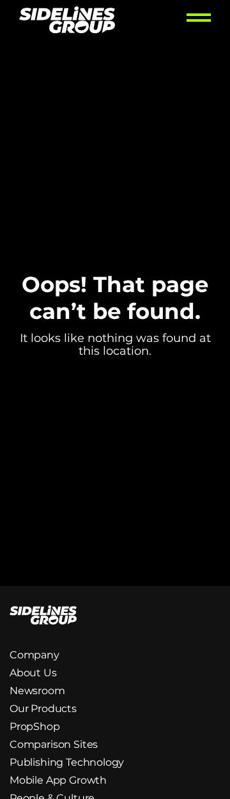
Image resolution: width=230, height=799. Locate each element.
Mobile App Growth (58, 780)
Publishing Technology (67, 762)
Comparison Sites (54, 744)
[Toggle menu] (199, 21)
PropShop (35, 726)
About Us (33, 673)
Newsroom (37, 691)
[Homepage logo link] (67, 21)
